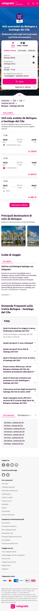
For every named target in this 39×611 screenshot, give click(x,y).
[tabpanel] (19, 161)
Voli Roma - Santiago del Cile (13, 425)
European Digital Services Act (12, 536)
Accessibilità (6, 540)
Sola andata (8, 113)
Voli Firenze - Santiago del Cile (14, 434)
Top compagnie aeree (9, 552)
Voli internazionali (24, 415)
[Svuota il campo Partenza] (33, 56)
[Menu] (37, 3)
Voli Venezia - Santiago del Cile (14, 431)
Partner (4, 508)
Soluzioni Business (8, 515)
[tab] (12, 44)
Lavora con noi (6, 501)
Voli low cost (6, 558)
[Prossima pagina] (35, 415)
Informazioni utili (7, 533)
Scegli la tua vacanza (9, 562)
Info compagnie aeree (9, 530)
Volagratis (5, 100)
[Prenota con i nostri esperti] (28, 3)
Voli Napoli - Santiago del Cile (13, 444)
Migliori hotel (6, 565)
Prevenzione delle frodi (10, 543)
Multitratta (31, 50)
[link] (19, 143)
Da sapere (7, 261)
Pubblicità (5, 504)
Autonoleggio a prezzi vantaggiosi (13, 555)
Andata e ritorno (10, 50)
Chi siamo (5, 484)
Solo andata (22, 50)
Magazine (5, 569)
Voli (14, 100)
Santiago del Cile (7, 103)
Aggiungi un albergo (23, 87)
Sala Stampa (6, 511)
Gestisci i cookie (7, 497)
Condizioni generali (8, 487)
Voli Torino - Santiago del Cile (14, 437)
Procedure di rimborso (9, 526)
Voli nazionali (8, 415)
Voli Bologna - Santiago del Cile (14, 428)
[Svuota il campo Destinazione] (33, 62)
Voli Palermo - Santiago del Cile (14, 440)
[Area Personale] (33, 3)
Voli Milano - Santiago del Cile (14, 422)
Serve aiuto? (6, 523)
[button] (6, 294)
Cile (20, 100)
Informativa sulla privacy (10, 490)
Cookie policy (6, 494)
